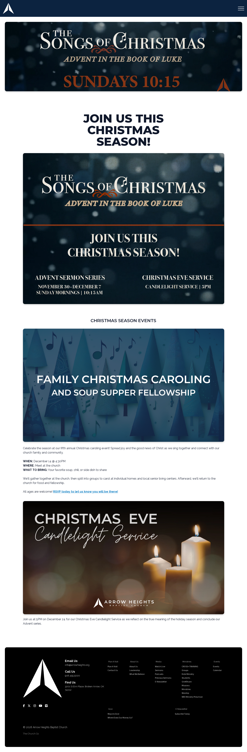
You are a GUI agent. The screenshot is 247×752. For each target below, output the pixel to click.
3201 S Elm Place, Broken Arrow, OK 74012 (84, 688)
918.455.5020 (72, 675)
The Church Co (31, 733)
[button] (241, 8)
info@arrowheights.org (77, 665)
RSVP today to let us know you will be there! (85, 491)
